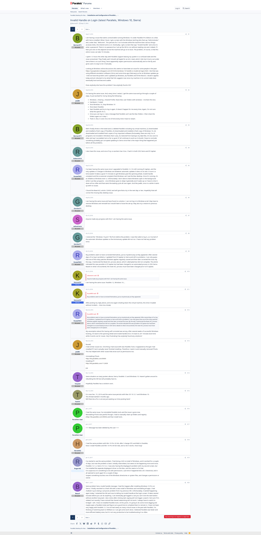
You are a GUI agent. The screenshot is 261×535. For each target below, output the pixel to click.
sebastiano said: (92, 275)
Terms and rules (168, 533)
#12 (188, 310)
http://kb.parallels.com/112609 (97, 363)
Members (96, 8)
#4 (189, 148)
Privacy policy (179, 533)
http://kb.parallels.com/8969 (96, 358)
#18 (188, 440)
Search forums (82, 12)
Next (87, 29)
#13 (188, 341)
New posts (73, 12)
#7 (189, 215)
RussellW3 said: (91, 293)
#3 (189, 125)
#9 (189, 251)
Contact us (159, 533)
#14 (188, 373)
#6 (189, 197)
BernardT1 (75, 23)
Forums (75, 8)
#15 (188, 391)
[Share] (186, 34)
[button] (90, 8)
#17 (188, 424)
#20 (188, 482)
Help (185, 533)
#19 (188, 457)
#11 (188, 289)
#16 (188, 408)
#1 (189, 34)
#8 (189, 233)
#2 (189, 90)
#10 (188, 271)
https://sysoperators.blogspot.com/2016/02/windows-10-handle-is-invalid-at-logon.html (117, 71)
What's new (85, 8)
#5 (189, 165)
